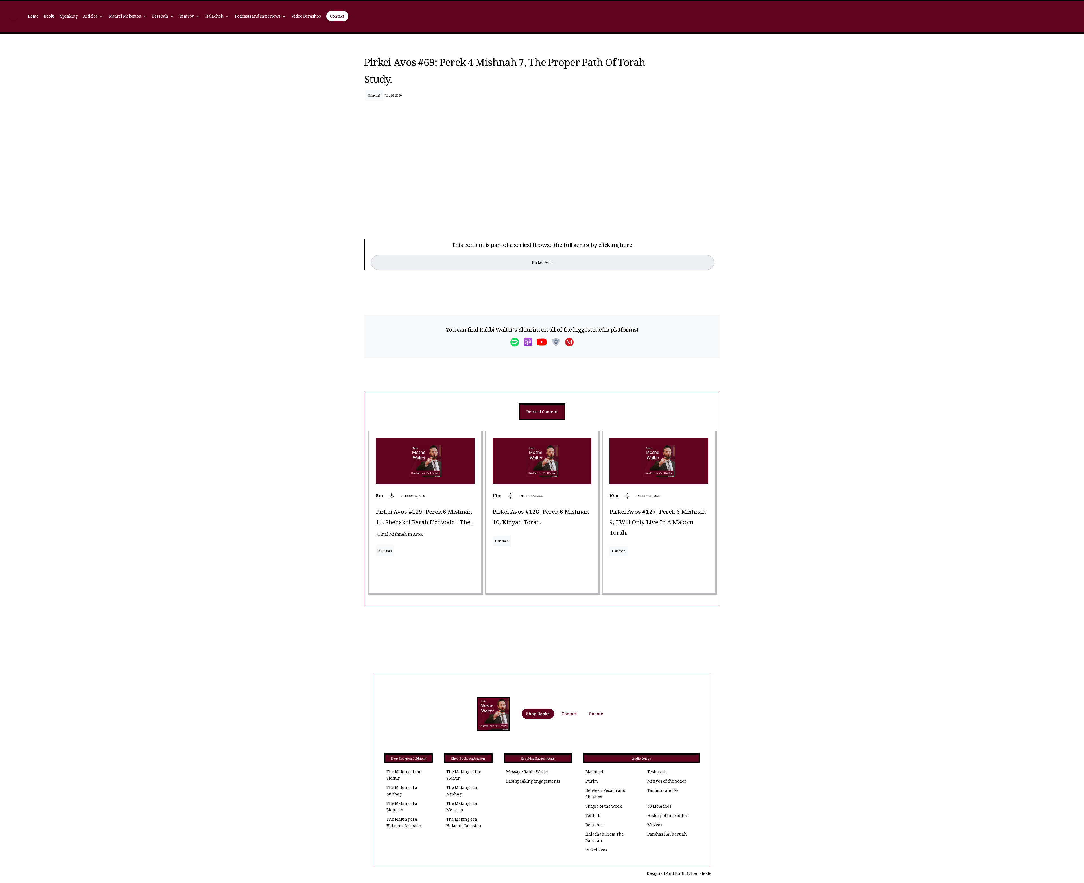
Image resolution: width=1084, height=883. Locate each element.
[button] (93, 17)
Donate (596, 713)
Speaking (69, 17)
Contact (337, 17)
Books (49, 17)
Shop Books (538, 713)
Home (33, 17)
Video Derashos (306, 17)
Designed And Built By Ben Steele (679, 874)
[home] (13, 17)
